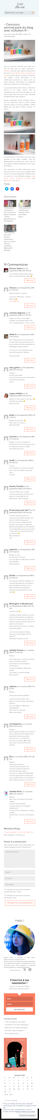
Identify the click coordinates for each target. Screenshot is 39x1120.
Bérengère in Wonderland (21, 604)
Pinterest (27, 178)
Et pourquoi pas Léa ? (19, 510)
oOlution (9, 180)
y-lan (9, 34)
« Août (6, 1094)
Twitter (12, 178)
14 (32, 1083)
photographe (30, 961)
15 (5, 1086)
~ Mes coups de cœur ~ (11, 1033)
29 (5, 1092)
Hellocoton (14, 1100)
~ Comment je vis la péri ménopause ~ (16, 1025)
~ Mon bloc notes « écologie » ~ (14, 1030)
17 (14, 1086)
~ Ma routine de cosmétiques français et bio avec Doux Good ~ (24, 212)
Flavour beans (16, 268)
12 (23, 1083)
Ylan (10, 1100)
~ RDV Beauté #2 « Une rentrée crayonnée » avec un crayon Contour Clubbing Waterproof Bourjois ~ (10, 241)
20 (27, 1086)
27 (27, 1089)
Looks (25, 34)
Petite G (12, 335)
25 (19, 1089)
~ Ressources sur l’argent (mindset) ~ (16, 1027)
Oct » (11, 1094)
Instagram (19, 178)
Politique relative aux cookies (25, 1111)
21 (31, 1086)
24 (14, 1089)
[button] (19, 122)
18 (18, 1086)
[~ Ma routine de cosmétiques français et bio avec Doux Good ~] (24, 203)
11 (18, 1083)
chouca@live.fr (14, 301)
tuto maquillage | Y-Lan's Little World (17, 832)
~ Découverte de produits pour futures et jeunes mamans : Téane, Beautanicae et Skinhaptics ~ (10, 214)
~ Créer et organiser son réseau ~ (15, 1022)
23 (9, 1089)
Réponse (29, 280)
